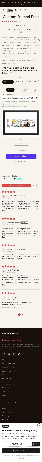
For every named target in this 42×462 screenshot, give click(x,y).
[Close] (39, 425)
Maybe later (21, 458)
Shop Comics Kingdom (21, 451)
